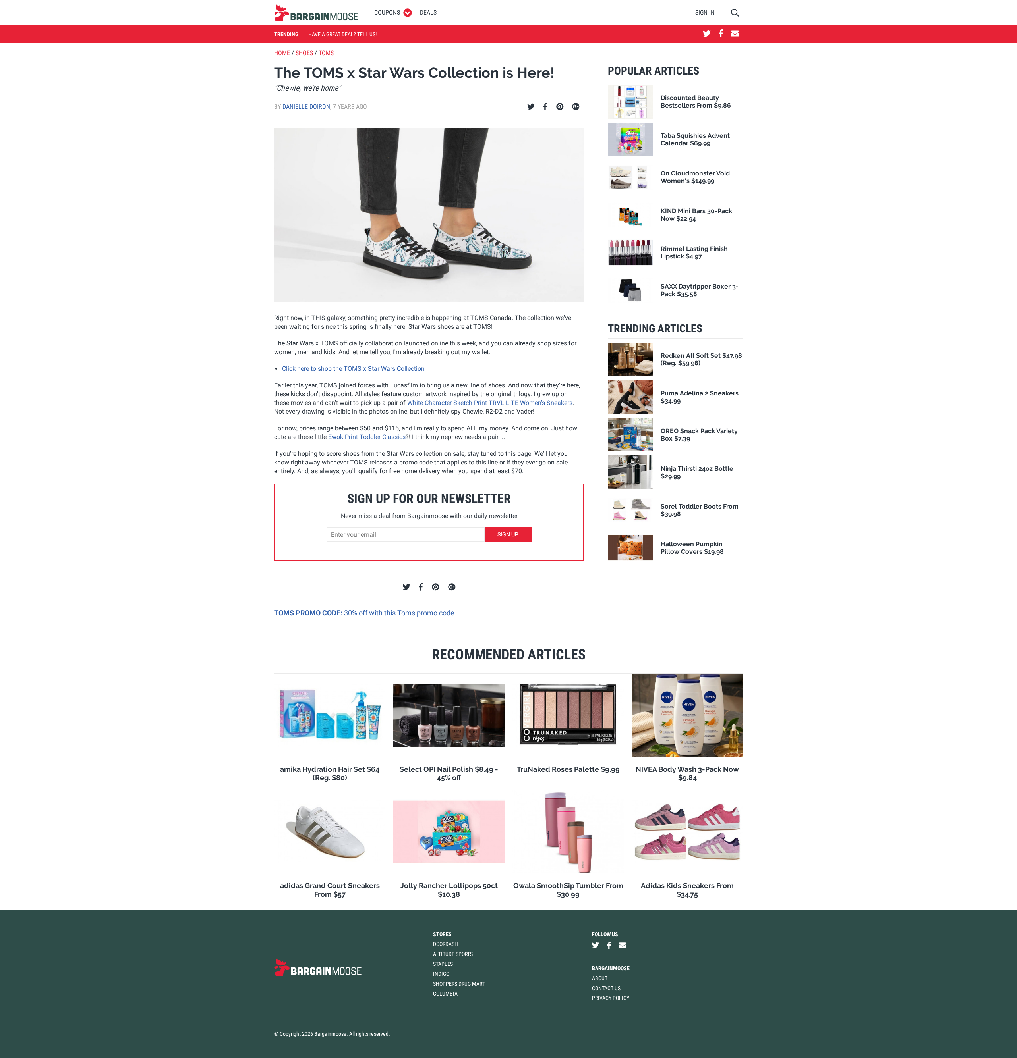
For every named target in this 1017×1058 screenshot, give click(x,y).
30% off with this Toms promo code (399, 613)
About (599, 978)
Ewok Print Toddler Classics (367, 437)
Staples (443, 964)
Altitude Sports (453, 954)
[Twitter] (531, 107)
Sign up (507, 534)
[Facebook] (545, 107)
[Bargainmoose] (316, 12)
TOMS (326, 53)
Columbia (445, 994)
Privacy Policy (610, 998)
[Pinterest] (560, 107)
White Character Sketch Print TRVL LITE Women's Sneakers (489, 403)
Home (282, 53)
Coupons (387, 12)
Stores (442, 934)
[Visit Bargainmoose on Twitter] (707, 34)
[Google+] (576, 107)
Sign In (705, 12)
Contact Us (606, 988)
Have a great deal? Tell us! (342, 34)
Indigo (441, 974)
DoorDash (445, 944)
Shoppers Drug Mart (459, 984)
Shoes (304, 53)
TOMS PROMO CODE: (309, 613)
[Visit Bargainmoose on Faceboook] (721, 34)
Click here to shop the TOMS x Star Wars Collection (353, 368)
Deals (428, 12)
